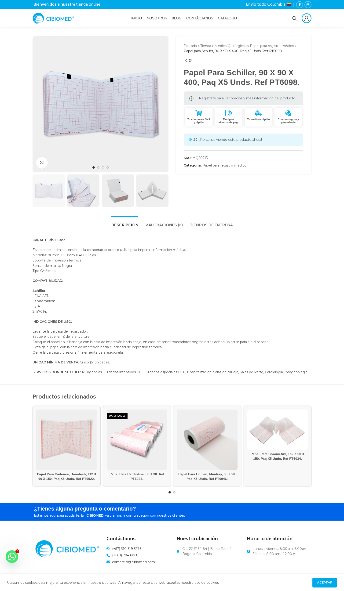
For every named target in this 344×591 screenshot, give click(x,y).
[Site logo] (53, 18)
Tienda (205, 46)
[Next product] (195, 60)
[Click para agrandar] (42, 163)
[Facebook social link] (299, 4)
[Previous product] (186, 60)
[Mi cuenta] (306, 18)
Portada (190, 46)
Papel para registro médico (272, 46)
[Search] (294, 18)
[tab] (124, 223)
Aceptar (324, 582)
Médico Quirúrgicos (230, 46)
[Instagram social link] (307, 4)
